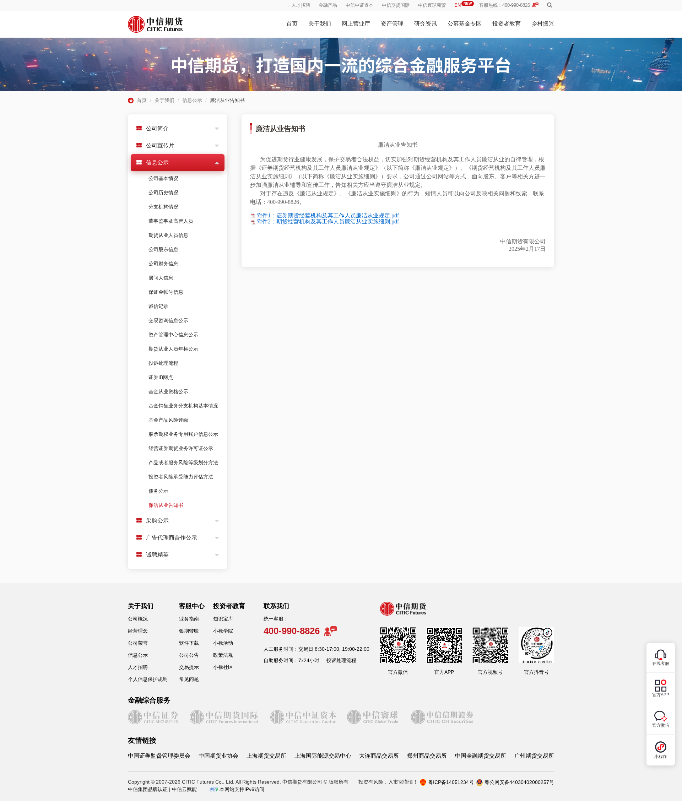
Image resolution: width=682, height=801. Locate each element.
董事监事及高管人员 (170, 221)
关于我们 (319, 24)
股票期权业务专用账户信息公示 (183, 434)
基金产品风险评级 (168, 420)
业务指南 (189, 619)
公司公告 (189, 655)
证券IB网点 (160, 377)
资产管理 (392, 24)
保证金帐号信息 (165, 292)
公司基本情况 (163, 178)
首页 (292, 24)
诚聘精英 (157, 555)
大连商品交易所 (379, 756)
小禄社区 (223, 667)
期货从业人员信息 (168, 235)
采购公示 (157, 521)
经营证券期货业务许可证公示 (180, 448)
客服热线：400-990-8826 (504, 5)
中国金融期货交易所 (480, 756)
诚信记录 (158, 306)
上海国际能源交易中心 (322, 756)
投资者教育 (506, 24)
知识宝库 (223, 619)
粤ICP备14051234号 (451, 782)
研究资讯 (425, 24)
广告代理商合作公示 (171, 538)
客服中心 (192, 606)
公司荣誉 (138, 643)
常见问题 (189, 679)
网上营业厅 (356, 24)
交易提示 (189, 667)
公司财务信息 (163, 263)
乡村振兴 (542, 24)
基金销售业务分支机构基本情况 (183, 405)
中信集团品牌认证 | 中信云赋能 (162, 789)
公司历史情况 (163, 192)
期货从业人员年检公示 (173, 349)
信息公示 (192, 100)
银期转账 (189, 631)
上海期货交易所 (266, 756)
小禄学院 (223, 631)
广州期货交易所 (534, 756)
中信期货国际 (396, 5)
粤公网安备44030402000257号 (519, 782)
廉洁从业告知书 (165, 505)
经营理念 (138, 631)
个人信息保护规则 (148, 679)
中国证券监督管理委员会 (159, 756)
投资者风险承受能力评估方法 (180, 477)
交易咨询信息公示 (168, 320)
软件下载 (189, 643)
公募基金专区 (465, 24)
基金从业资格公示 (168, 391)
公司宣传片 (160, 145)
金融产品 (328, 5)
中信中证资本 (359, 5)
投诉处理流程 (163, 363)
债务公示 (158, 491)
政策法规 (223, 655)
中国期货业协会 (218, 756)
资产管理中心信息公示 (173, 334)
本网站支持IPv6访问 (242, 789)
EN (463, 5)
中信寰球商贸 (432, 5)
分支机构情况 (163, 207)
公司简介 (157, 128)
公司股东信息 (163, 249)
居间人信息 (160, 278)
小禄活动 (223, 643)
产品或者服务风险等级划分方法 (183, 462)
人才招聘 (301, 5)
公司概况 (138, 619)
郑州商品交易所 (427, 756)
